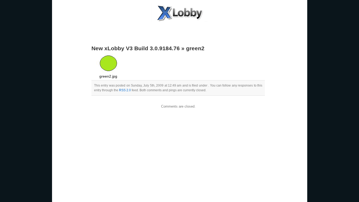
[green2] (108, 72)
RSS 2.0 (125, 90)
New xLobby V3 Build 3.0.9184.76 (135, 48)
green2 (195, 48)
